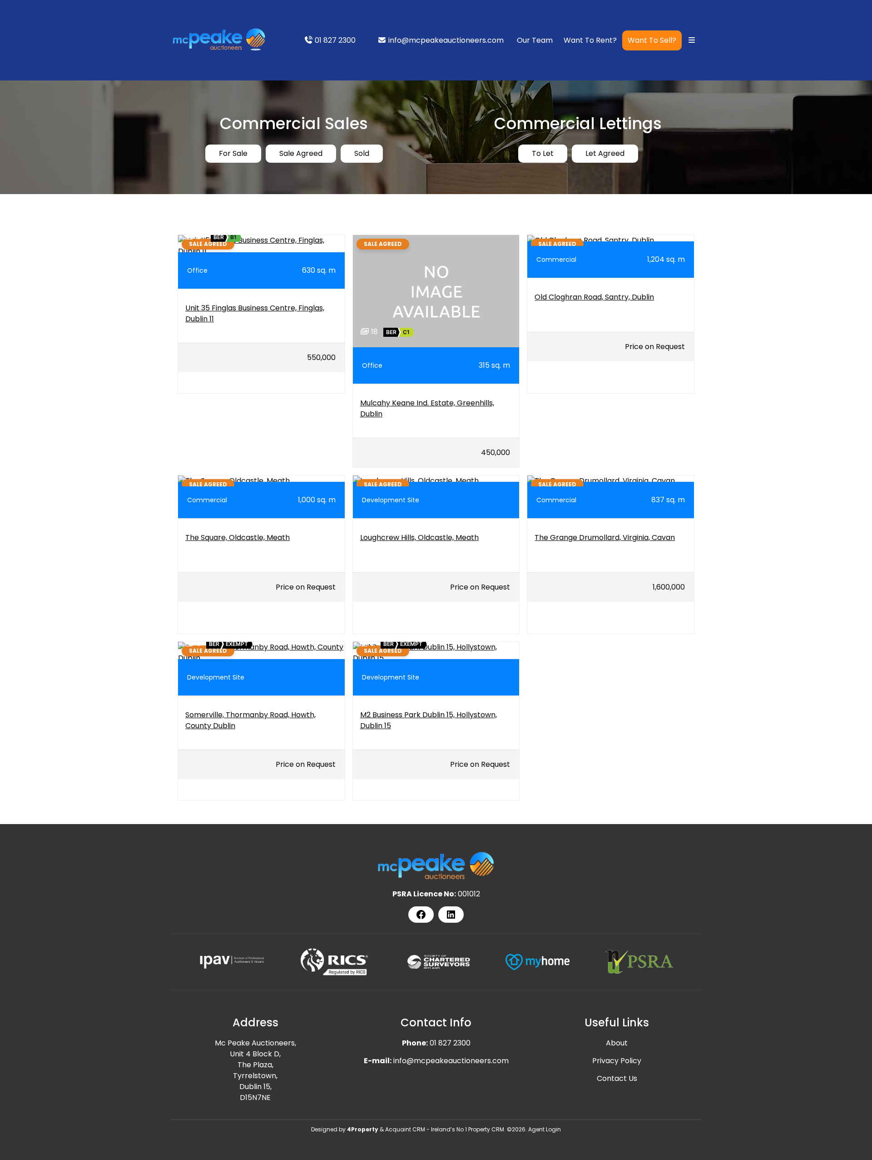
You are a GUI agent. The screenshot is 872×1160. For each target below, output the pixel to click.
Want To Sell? (652, 40)
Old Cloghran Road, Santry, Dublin (594, 297)
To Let (543, 153)
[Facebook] (421, 914)
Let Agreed (604, 153)
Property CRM (486, 1129)
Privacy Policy (616, 1060)
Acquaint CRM (405, 1129)
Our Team (535, 40)
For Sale (233, 153)
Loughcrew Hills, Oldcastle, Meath (419, 537)
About (617, 1043)
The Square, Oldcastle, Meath (237, 537)
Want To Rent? (590, 40)
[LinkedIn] (451, 914)
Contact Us (617, 1078)
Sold (361, 153)
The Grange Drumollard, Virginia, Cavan (605, 537)
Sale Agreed (300, 153)
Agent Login (544, 1129)
